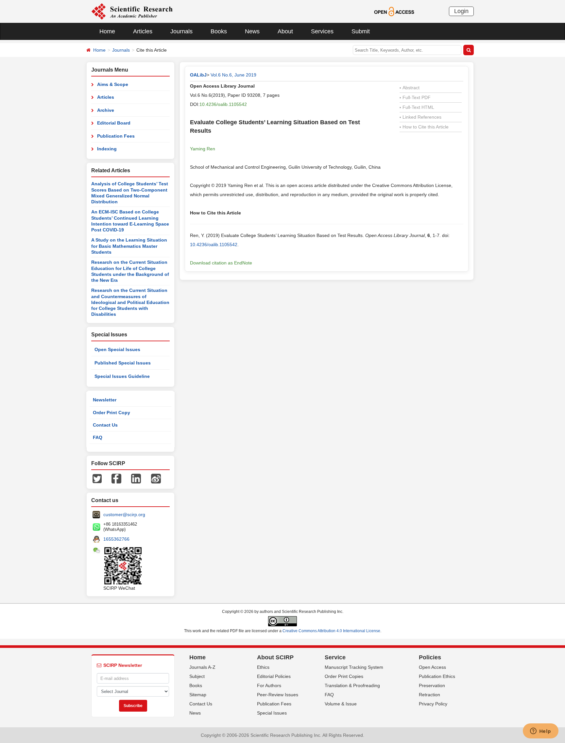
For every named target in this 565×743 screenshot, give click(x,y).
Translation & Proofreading (352, 685)
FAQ (97, 437)
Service (335, 657)
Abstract (409, 87)
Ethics (263, 667)
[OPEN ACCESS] (394, 11)
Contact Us (105, 425)
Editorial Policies (274, 676)
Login (461, 11)
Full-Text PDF (415, 97)
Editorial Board (113, 123)
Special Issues (272, 713)
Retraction (429, 694)
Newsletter (104, 399)
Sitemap (197, 694)
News (252, 31)
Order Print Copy (111, 412)
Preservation (432, 685)
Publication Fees (116, 136)
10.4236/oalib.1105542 (223, 104)
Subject (197, 676)
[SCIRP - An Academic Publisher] (132, 11)
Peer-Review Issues (277, 694)
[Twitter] (97, 478)
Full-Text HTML (417, 107)
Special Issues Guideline (122, 376)
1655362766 (116, 539)
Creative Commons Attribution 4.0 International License (331, 631)
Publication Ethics (437, 676)
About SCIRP (275, 657)
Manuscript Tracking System (354, 667)
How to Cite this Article (424, 126)
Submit (360, 31)
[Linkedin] (136, 478)
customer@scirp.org (124, 514)
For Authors (269, 685)
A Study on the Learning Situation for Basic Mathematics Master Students (129, 246)
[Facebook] (116, 478)
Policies (430, 657)
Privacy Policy (433, 703)
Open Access (432, 667)
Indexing (107, 148)
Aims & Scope (112, 84)
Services (322, 31)
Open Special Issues (117, 349)
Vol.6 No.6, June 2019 (233, 74)
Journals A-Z (202, 667)
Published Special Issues (122, 362)
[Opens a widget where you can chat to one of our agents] (540, 731)
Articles (142, 31)
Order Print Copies (344, 676)
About (285, 31)
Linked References (420, 117)
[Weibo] (156, 478)
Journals (181, 31)
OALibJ (198, 74)
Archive (105, 110)
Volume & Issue (341, 703)
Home (107, 31)
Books (219, 31)
